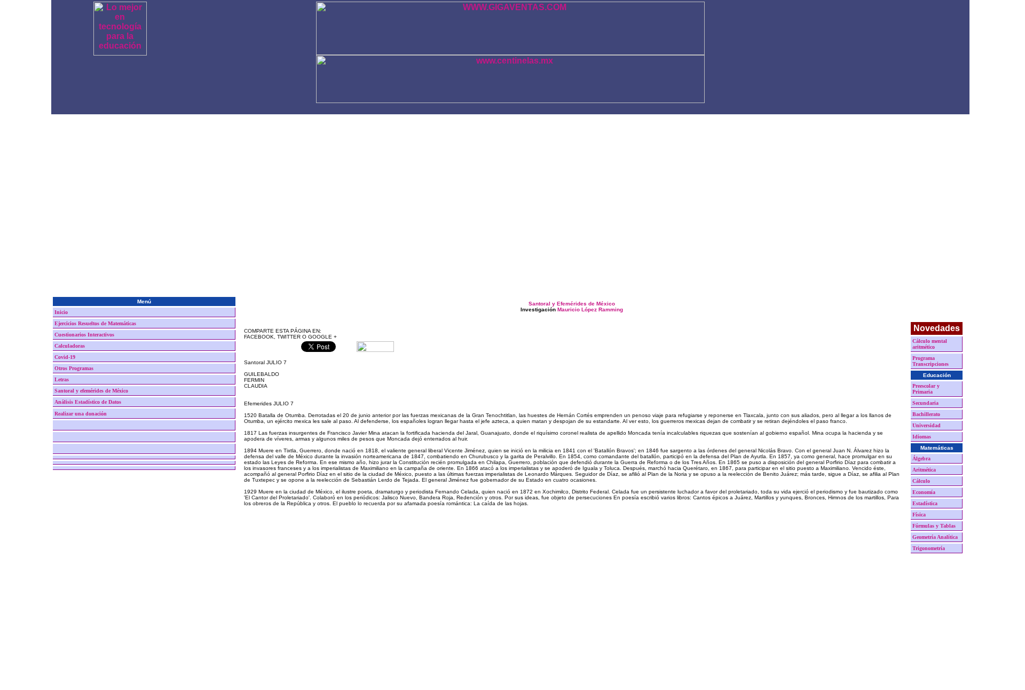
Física (919, 515)
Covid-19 (64, 357)
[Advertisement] (510, 215)
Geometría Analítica (935, 537)
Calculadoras (69, 346)
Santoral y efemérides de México (91, 391)
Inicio (61, 312)
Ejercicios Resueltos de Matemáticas (95, 323)
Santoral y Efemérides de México (572, 304)
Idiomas (921, 437)
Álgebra (921, 458)
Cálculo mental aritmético (929, 344)
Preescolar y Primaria (926, 389)
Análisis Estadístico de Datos (87, 402)
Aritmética (924, 470)
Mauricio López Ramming (590, 309)
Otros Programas (73, 368)
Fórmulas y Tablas (934, 526)
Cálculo (921, 481)
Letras (61, 379)
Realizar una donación (80, 414)
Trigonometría (928, 548)
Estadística (924, 503)
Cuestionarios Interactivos (84, 335)
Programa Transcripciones (930, 361)
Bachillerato (926, 414)
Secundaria (925, 403)
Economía (923, 492)
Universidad (926, 425)
